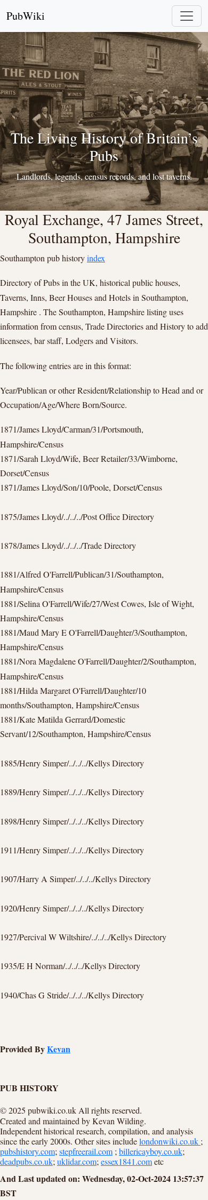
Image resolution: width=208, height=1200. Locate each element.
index (96, 257)
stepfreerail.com (86, 1151)
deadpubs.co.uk (26, 1161)
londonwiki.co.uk (170, 1141)
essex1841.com (126, 1161)
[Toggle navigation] (187, 16)
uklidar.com (77, 1161)
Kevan (58, 1049)
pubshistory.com (27, 1151)
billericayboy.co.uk (150, 1151)
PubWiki (25, 16)
